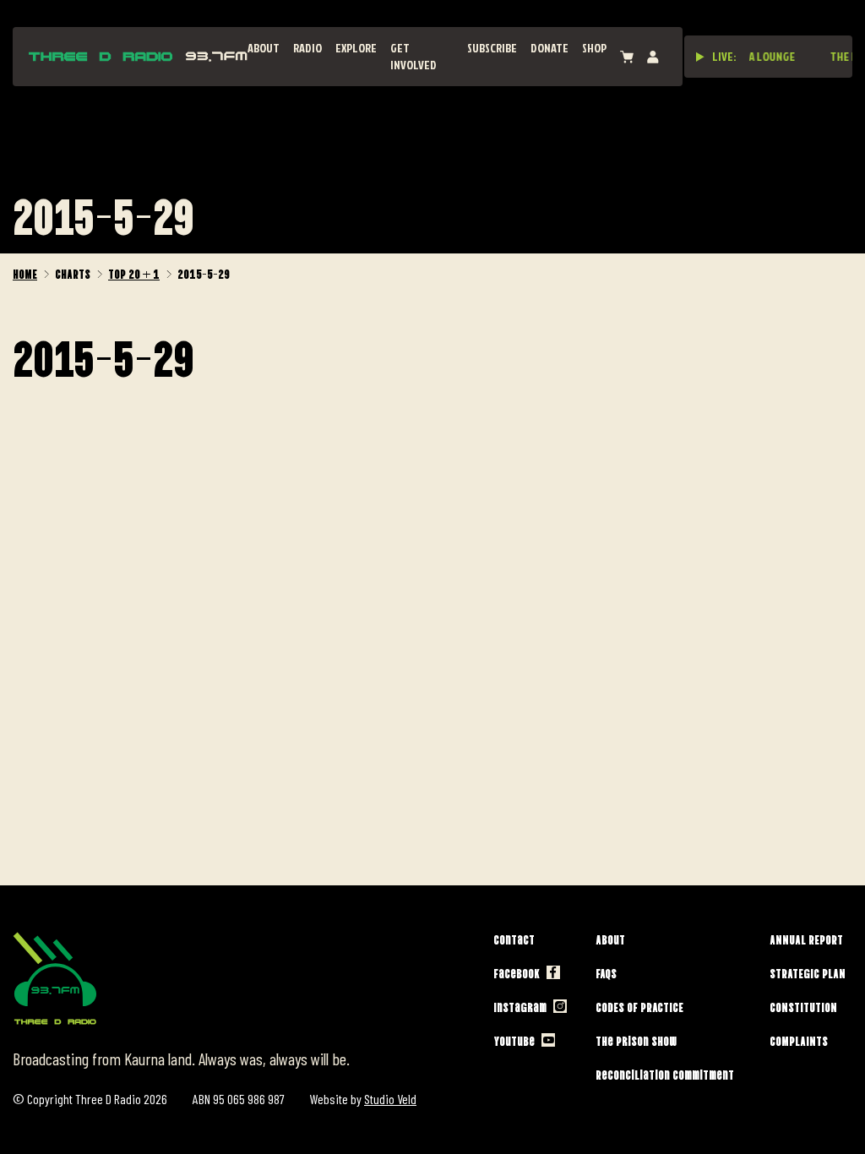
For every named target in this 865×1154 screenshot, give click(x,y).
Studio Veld (390, 1099)
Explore (356, 48)
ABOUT (264, 48)
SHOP (594, 48)
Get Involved (413, 56)
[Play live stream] (700, 57)
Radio (307, 48)
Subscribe (492, 48)
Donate (549, 48)
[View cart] (627, 57)
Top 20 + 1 (134, 273)
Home (25, 273)
